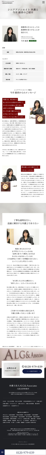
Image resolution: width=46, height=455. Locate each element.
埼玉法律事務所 (27, 414)
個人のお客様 (18, 401)
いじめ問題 (17, 422)
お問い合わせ (21, 403)
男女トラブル (19, 420)
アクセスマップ (13, 403)
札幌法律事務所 (12, 414)
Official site (5, 414)
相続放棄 (9, 420)
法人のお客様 (10, 401)
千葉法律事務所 (35, 414)
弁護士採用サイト (33, 420)
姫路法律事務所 (36, 416)
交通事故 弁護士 (26, 418)
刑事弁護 (38, 418)
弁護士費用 (5, 403)
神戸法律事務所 (29, 416)
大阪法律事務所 (22, 416)
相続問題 (4, 420)
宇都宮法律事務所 (19, 414)
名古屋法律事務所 (13, 416)
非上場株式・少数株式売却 (31, 422)
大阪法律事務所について (29, 401)
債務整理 (22, 422)
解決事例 (37, 403)
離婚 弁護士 (33, 418)
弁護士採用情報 (30, 403)
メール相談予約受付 (32, 371)
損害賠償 (14, 420)
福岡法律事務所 (13, 418)
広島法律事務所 (6, 418)
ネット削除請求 (26, 420)
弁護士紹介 (39, 401)
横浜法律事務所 (6, 416)
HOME (4, 401)
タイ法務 (12, 422)
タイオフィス (20, 418)
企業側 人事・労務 (6, 422)
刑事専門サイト (15, 406)
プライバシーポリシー (23, 442)
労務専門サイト (6, 406)
